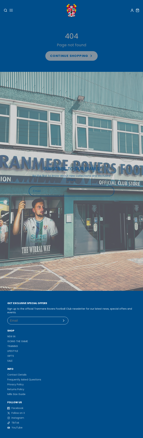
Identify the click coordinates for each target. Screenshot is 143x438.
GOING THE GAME (17, 341)
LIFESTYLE (12, 351)
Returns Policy (15, 389)
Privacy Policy (15, 384)
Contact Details (17, 374)
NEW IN (11, 336)
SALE (10, 361)
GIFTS (10, 356)
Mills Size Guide (16, 394)
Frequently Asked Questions (24, 379)
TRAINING (12, 346)
